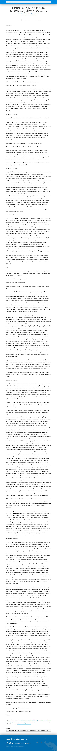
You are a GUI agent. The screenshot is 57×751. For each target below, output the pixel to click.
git (38, 742)
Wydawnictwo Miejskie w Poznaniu (24, 723)
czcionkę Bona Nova (20, 746)
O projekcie (8, 746)
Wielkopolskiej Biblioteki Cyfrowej (28, 738)
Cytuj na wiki (8, 728)
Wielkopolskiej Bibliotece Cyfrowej (28, 722)
